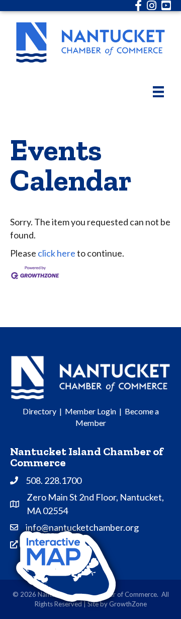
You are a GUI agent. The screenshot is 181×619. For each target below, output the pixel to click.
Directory (39, 411)
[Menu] (158, 91)
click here (56, 253)
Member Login (90, 411)
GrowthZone (128, 604)
